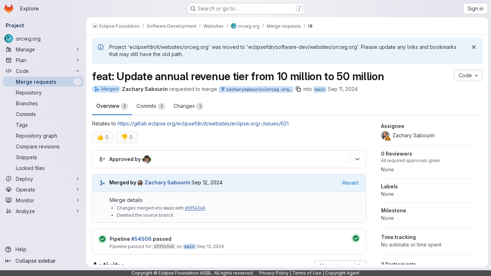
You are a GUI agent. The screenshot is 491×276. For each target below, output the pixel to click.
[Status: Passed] (102, 239)
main (320, 89)
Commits (149, 106)
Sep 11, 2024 (343, 89)
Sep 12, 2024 (210, 246)
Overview (110, 106)
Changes (187, 106)
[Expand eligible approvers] (357, 159)
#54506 (141, 239)
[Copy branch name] (298, 89)
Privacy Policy (274, 273)
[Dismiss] (473, 47)
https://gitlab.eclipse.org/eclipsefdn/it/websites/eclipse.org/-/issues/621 (203, 123)
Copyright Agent (342, 273)
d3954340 (195, 208)
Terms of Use (306, 273)
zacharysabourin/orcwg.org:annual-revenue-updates (258, 89)
